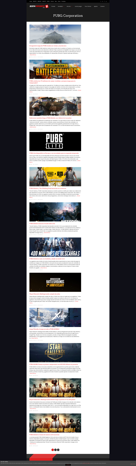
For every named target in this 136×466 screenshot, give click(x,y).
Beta (56, 1)
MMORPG (39, 1)
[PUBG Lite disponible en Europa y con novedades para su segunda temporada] (55, 150)
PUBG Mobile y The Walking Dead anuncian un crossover (47, 188)
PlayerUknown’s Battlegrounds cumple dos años (44, 294)
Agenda (95, 6)
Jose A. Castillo (33, 56)
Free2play (63, 1)
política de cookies (86, 463)
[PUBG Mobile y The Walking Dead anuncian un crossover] (55, 186)
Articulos (69, 6)
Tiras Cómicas (88, 6)
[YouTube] (106, 1)
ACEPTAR (68, 464)
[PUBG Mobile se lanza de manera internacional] (55, 432)
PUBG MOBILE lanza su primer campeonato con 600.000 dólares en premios (53, 364)
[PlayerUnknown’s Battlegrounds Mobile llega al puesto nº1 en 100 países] (55, 397)
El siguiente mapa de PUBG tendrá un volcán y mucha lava (47, 46)
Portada (53, 6)
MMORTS (44, 1)
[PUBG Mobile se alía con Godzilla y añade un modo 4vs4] (55, 256)
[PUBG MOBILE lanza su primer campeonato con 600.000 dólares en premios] (55, 361)
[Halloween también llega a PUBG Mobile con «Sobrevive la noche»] (55, 115)
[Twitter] (102, 1)
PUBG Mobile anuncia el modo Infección (42, 223)
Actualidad (60, 6)
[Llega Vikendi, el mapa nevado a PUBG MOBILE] (55, 326)
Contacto (102, 6)
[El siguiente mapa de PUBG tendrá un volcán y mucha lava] (55, 43)
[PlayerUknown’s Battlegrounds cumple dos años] (55, 291)
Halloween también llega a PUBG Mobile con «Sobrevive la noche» (50, 118)
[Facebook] (104, 1)
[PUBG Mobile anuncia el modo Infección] (55, 221)
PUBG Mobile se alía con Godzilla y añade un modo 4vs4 (47, 259)
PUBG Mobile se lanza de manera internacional (44, 434)
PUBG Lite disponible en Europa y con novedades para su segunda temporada (54, 153)
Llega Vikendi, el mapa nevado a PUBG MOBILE (44, 329)
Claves (59, 1)
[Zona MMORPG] (39, 7)
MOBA (48, 1)
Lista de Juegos (78, 6)
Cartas (30, 1)
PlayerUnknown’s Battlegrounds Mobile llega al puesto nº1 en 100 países (52, 399)
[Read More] (33, 54)
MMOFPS (35, 1)
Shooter (52, 1)
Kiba (31, 94)
